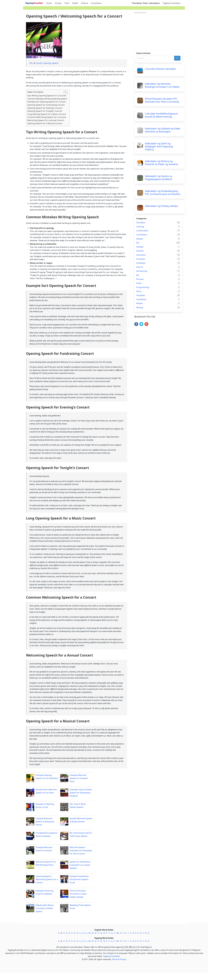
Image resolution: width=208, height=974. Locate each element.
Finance (84, 3)
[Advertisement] (159, 31)
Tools (66, 3)
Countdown (96, 3)
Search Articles (143, 53)
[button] (64, 92)
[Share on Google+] (146, 325)
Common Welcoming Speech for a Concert (46, 117)
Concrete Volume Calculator (160, 68)
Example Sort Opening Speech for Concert (46, 101)
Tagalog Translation (172, 3)
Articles (58, 3)
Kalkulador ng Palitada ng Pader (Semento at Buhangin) (162, 130)
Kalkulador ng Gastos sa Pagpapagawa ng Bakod (158, 177)
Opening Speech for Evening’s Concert (44, 108)
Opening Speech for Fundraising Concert (46, 105)
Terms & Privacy (119, 959)
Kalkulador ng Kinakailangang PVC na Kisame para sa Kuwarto (162, 192)
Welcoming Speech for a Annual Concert (45, 120)
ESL (31, 63)
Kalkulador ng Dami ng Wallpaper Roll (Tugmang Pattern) (159, 146)
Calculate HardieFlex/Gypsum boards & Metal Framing (161, 115)
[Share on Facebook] (136, 325)
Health (75, 3)
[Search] (177, 58)
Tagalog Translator (111, 956)
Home (49, 3)
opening (47, 63)
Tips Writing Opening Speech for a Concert (46, 95)
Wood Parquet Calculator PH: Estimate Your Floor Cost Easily (162, 100)
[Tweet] (141, 325)
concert (38, 63)
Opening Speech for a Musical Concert (44, 123)
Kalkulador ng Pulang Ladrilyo (161, 206)
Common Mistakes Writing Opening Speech (47, 98)
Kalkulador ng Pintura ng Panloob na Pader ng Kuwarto (161, 163)
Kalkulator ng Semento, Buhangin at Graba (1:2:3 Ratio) (162, 85)
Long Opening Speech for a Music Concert (46, 114)
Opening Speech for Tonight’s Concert (44, 111)
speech (55, 63)
